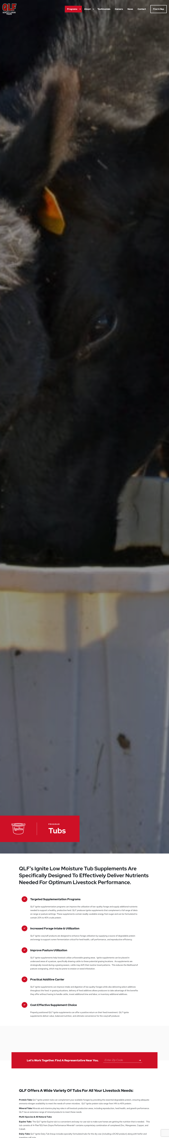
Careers (119, 9)
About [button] (87, 9)
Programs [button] (72, 9)
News (130, 9)
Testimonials (103, 9)
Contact (142, 9)
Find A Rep (158, 9)
